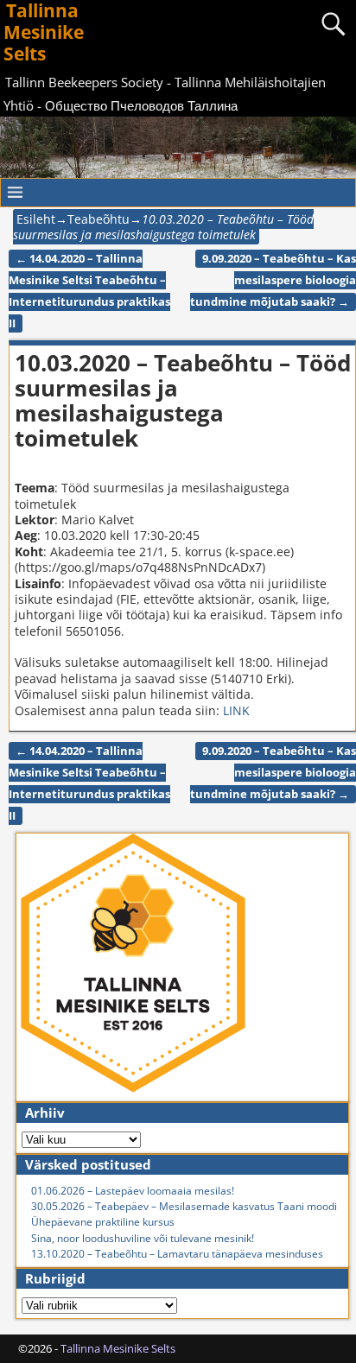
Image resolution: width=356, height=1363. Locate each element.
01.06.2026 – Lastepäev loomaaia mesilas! (132, 1190)
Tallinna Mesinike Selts (117, 1348)
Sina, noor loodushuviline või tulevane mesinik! (142, 1238)
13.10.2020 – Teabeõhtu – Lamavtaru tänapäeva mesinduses (177, 1253)
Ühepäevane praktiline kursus (103, 1221)
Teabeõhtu (98, 219)
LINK (236, 710)
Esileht (35, 219)
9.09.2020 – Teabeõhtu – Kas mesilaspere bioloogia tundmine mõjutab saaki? (273, 280)
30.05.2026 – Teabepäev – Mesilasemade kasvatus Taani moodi (184, 1206)
